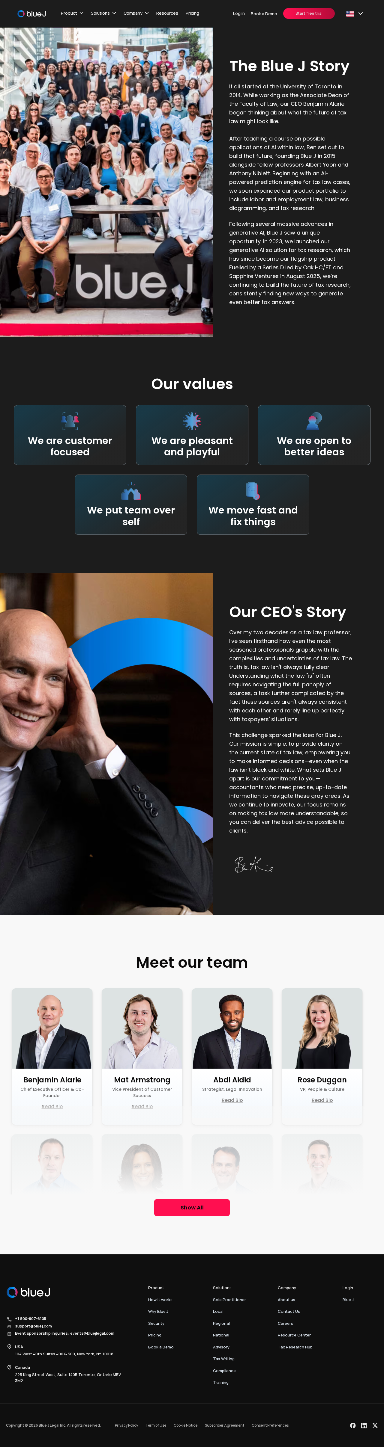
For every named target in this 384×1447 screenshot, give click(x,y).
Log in (239, 13)
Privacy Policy (126, 1425)
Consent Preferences (270, 1425)
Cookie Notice (185, 1425)
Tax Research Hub (295, 1347)
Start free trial (309, 13)
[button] (72, 13)
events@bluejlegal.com (92, 1333)
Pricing (192, 13)
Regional (221, 1323)
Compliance (224, 1370)
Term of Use (156, 1425)
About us (286, 1299)
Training (221, 1382)
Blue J (348, 1299)
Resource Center (294, 1335)
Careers (285, 1323)
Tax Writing (224, 1358)
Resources (167, 13)
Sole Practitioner (229, 1299)
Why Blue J (158, 1311)
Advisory (221, 1347)
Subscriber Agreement (224, 1425)
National (221, 1335)
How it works (160, 1299)
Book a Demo (264, 13)
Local (218, 1311)
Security (156, 1323)
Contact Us (289, 1311)
